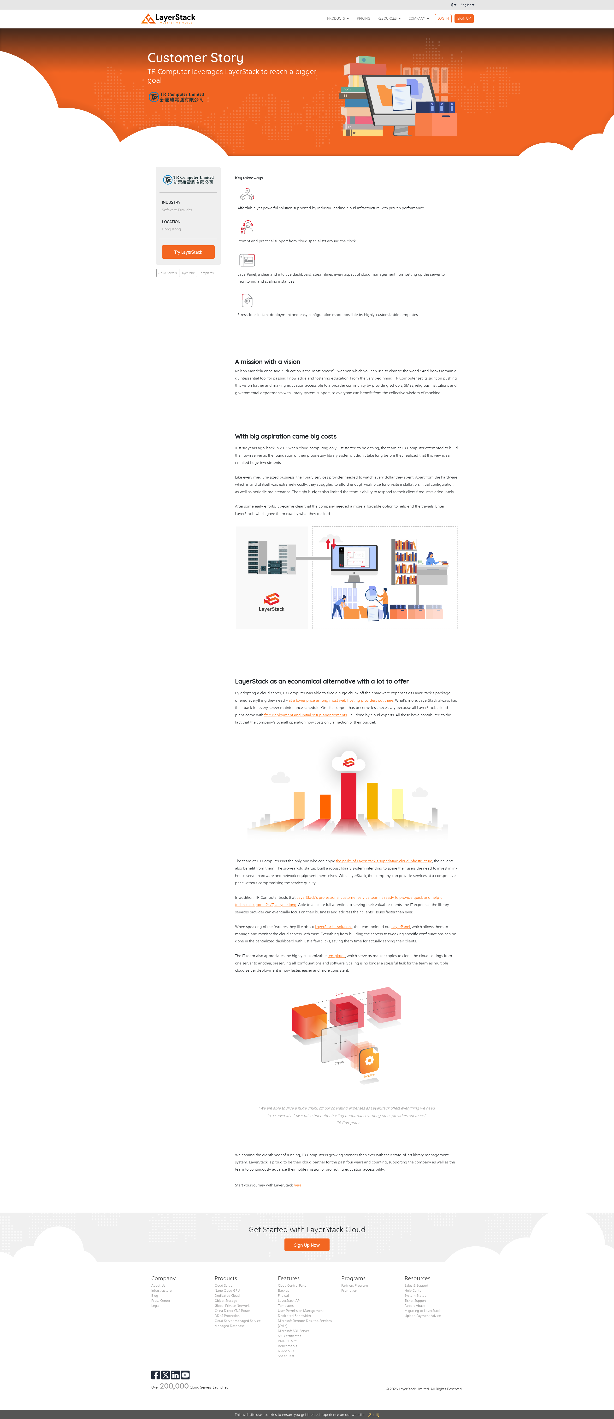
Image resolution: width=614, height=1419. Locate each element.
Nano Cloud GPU (227, 1290)
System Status (415, 1295)
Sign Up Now (307, 1245)
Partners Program (354, 1285)
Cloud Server (224, 1285)
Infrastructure (161, 1290)
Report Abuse (415, 1305)
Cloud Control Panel (292, 1285)
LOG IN (443, 18)
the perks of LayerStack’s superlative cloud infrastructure (384, 860)
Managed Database (230, 1325)
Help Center (414, 1290)
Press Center (160, 1300)
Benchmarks (287, 1345)
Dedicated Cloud (227, 1295)
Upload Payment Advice (423, 1315)
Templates (206, 273)
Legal (155, 1305)
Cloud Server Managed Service (238, 1320)
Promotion (349, 1290)
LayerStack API (289, 1300)
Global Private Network (232, 1305)
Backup (283, 1290)
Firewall (283, 1295)
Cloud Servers (167, 273)
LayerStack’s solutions (333, 926)
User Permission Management (301, 1310)
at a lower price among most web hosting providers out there (341, 700)
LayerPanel (188, 273)
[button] (338, 18)
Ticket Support (415, 1300)
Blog (154, 1295)
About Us (158, 1285)
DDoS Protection (227, 1315)
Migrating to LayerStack (423, 1310)
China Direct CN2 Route (232, 1310)
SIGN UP (464, 18)
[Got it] (373, 1414)
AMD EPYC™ (287, 1340)
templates (336, 955)
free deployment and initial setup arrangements (305, 714)
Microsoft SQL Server (293, 1330)
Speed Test (286, 1356)
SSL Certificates (289, 1335)
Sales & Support (416, 1285)
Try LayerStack (188, 252)
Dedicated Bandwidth (294, 1315)
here (297, 1184)
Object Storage (226, 1300)
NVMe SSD (286, 1351)
